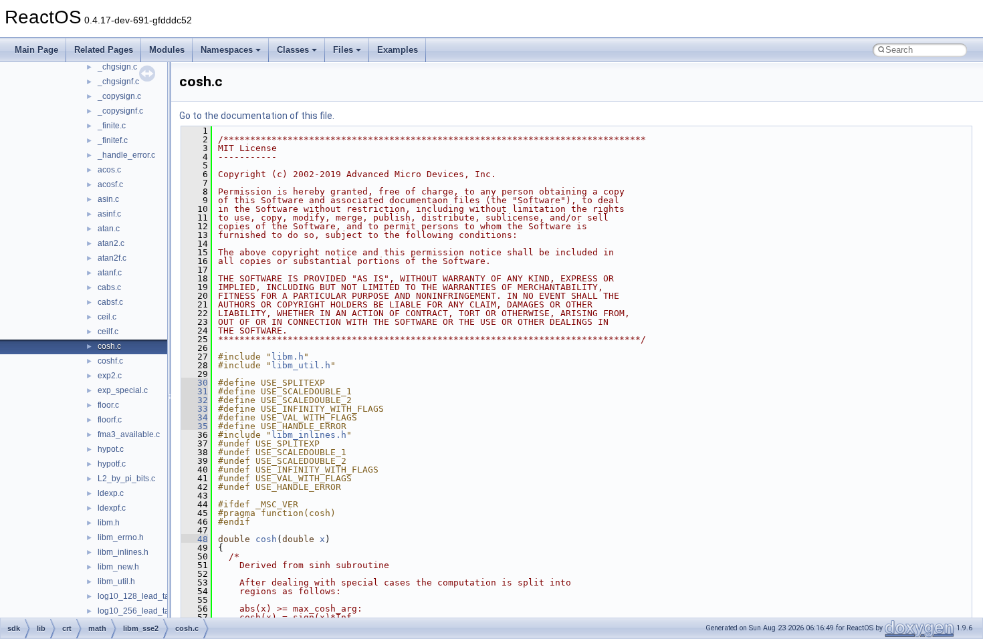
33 (194, 409)
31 (194, 391)
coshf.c (110, 361)
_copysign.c (119, 96)
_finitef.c (113, 140)
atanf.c (110, 272)
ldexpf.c (112, 508)
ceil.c (107, 317)
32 (194, 400)
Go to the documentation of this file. (256, 115)
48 (194, 539)
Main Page (36, 50)
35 (194, 426)
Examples (397, 50)
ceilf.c (108, 331)
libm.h (109, 522)
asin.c (108, 199)
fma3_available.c (129, 434)
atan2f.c (112, 258)
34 (194, 417)
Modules (167, 50)
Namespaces (227, 50)
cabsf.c (110, 302)
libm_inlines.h (123, 552)
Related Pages (103, 50)
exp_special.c (123, 390)
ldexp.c (111, 493)
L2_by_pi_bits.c (126, 478)
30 (194, 383)
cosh (266, 539)
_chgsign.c (117, 67)
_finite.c (112, 125)
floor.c (108, 405)
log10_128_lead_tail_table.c (150, 596)
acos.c (109, 169)
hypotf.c (112, 464)
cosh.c (109, 346)
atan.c (109, 228)
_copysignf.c (120, 111)
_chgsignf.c (118, 81)
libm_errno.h (121, 537)
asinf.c (109, 214)
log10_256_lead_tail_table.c (150, 611)
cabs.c (109, 287)
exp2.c (110, 375)
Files (343, 50)
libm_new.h (118, 566)
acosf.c (110, 184)
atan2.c (111, 243)
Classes (293, 50)
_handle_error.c (126, 155)
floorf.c (110, 419)
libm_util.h (116, 581)
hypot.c (111, 449)
